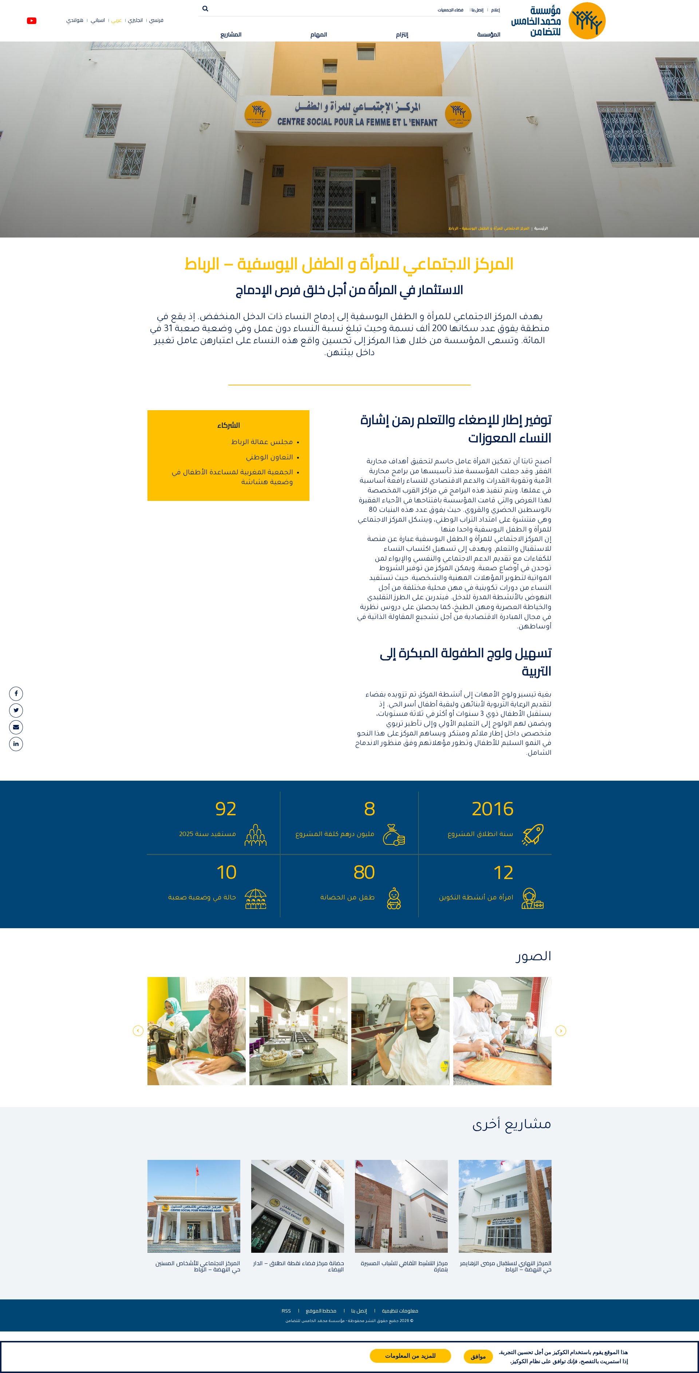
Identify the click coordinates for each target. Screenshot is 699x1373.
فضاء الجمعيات (450, 9)
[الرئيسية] (559, 20)
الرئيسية (541, 229)
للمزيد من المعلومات (410, 1355)
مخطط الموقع (321, 1310)
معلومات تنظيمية (400, 1310)
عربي (116, 20)
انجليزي (135, 20)
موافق (478, 1356)
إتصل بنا (477, 9)
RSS (286, 1310)
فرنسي (156, 20)
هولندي (74, 20)
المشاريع (231, 34)
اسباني (97, 20)
